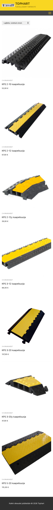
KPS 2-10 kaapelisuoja (13, 84)
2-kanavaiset (7, 80)
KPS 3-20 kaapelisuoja (13, 350)
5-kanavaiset (7, 479)
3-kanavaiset (7, 280)
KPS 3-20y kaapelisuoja (14, 416)
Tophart (22, 3)
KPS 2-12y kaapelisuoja (14, 217)
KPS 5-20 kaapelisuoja (13, 483)
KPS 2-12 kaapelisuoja (13, 150)
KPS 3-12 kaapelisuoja (13, 283)
